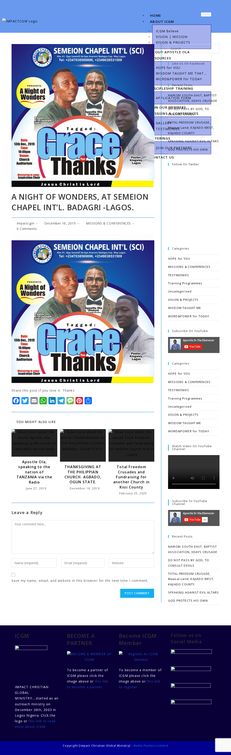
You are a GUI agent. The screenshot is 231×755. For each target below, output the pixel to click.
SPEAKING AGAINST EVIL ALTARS (193, 141)
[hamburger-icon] (206, 14)
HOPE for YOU (179, 259)
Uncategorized (180, 291)
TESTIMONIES (178, 275)
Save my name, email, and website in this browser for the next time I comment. (80, 580)
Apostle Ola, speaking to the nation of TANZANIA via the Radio (34, 472)
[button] (222, 19)
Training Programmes (185, 283)
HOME (155, 15)
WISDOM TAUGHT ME (184, 308)
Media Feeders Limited (151, 746)
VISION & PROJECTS (183, 300)
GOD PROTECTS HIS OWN (188, 149)
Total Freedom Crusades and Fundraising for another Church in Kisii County (131, 477)
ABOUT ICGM (162, 21)
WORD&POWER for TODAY (188, 316)
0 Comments (27, 229)
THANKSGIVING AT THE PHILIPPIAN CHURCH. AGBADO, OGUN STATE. (83, 474)
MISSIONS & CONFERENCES (108, 223)
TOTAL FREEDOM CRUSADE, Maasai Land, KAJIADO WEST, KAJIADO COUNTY (191, 127)
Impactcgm (25, 223)
